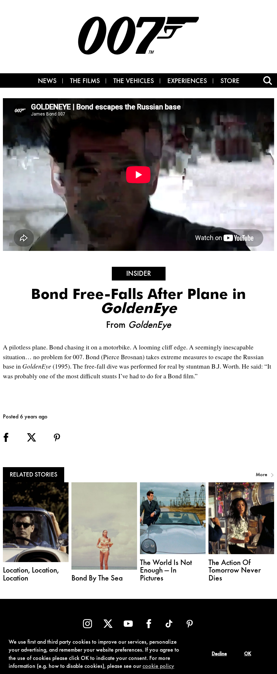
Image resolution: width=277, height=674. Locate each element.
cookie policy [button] (158, 666)
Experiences (187, 81)
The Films (85, 81)
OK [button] (247, 654)
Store (229, 81)
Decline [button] (219, 654)
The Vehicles (133, 81)
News (47, 81)
